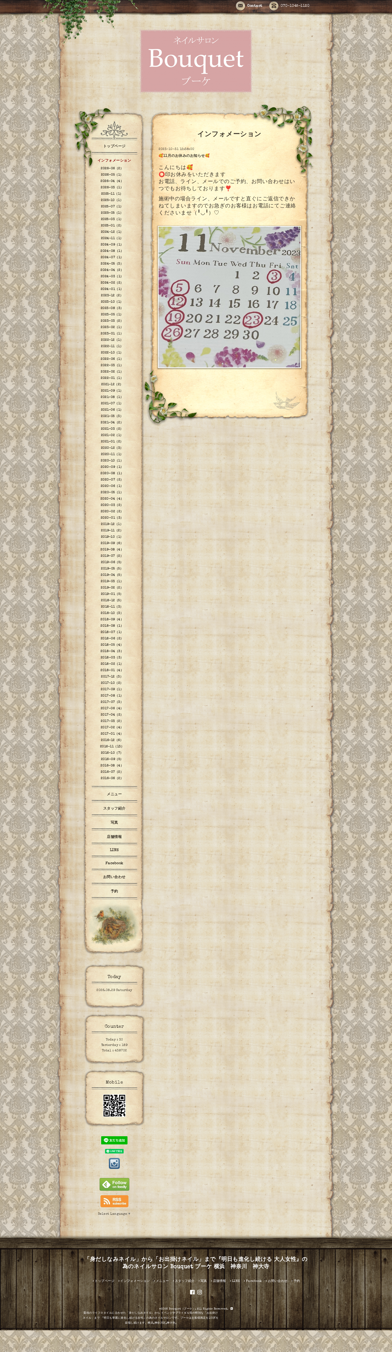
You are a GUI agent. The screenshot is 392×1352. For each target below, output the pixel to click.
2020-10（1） (112, 460)
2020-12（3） (112, 448)
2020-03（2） (112, 505)
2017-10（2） (112, 683)
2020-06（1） (112, 486)
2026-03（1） (112, 187)
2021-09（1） (112, 391)
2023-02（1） (112, 327)
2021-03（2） (112, 429)
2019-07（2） (112, 556)
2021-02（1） (112, 435)
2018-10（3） (112, 613)
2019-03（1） (112, 581)
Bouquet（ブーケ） (182, 1309)
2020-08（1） (112, 473)
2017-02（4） (112, 727)
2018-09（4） (112, 619)
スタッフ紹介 (114, 809)
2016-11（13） (112, 746)
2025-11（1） (112, 194)
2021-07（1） (112, 403)
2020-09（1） (112, 467)
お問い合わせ (114, 877)
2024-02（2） (112, 283)
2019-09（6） (112, 543)
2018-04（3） (112, 651)
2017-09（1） (112, 689)
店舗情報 (114, 837)
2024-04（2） (112, 270)
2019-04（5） (112, 575)
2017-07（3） (112, 702)
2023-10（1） (112, 302)
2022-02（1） (112, 371)
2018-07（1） (112, 632)
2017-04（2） (112, 714)
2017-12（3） (112, 676)
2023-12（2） (112, 295)
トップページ (114, 146)
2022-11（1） (112, 346)
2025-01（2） (112, 225)
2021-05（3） (112, 416)
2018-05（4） (112, 645)
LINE (114, 850)
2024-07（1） (112, 257)
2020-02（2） (112, 511)
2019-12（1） (112, 524)
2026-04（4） (112, 181)
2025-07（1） (112, 206)
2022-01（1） (112, 378)
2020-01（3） (112, 518)
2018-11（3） (112, 607)
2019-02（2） (112, 587)
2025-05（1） (112, 213)
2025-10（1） (112, 200)
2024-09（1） (112, 244)
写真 (114, 823)
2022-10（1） (112, 352)
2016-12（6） (112, 740)
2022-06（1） (112, 359)
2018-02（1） (112, 664)
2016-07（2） (112, 772)
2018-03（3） (112, 657)
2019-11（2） (112, 530)
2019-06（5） (112, 562)
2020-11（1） (112, 454)
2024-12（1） (112, 232)
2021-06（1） (112, 410)
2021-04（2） (112, 422)
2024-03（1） (112, 276)
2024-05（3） (112, 263)
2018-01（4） (112, 670)
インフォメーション (114, 161)
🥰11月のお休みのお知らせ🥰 (184, 156)
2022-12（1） (112, 340)
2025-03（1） (112, 219)
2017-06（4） (112, 708)
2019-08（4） (112, 549)
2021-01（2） (112, 441)
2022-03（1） (112, 365)
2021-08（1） (112, 397)
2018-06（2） (112, 638)
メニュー (114, 794)
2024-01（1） (112, 289)
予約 (114, 891)
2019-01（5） (112, 594)
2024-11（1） (112, 238)
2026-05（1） (112, 175)
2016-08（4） (112, 765)
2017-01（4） (112, 734)
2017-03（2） (112, 721)
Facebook (114, 863)
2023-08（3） (112, 308)
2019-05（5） (112, 568)
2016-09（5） (112, 759)
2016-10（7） (112, 753)
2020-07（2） (112, 479)
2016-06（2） (112, 778)
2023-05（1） (112, 314)
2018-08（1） (112, 626)
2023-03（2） (112, 321)
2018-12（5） (112, 600)
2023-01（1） (112, 333)
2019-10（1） (112, 537)
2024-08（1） (112, 251)
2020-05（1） (112, 492)
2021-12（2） (112, 384)
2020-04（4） (112, 499)
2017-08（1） (112, 695)
